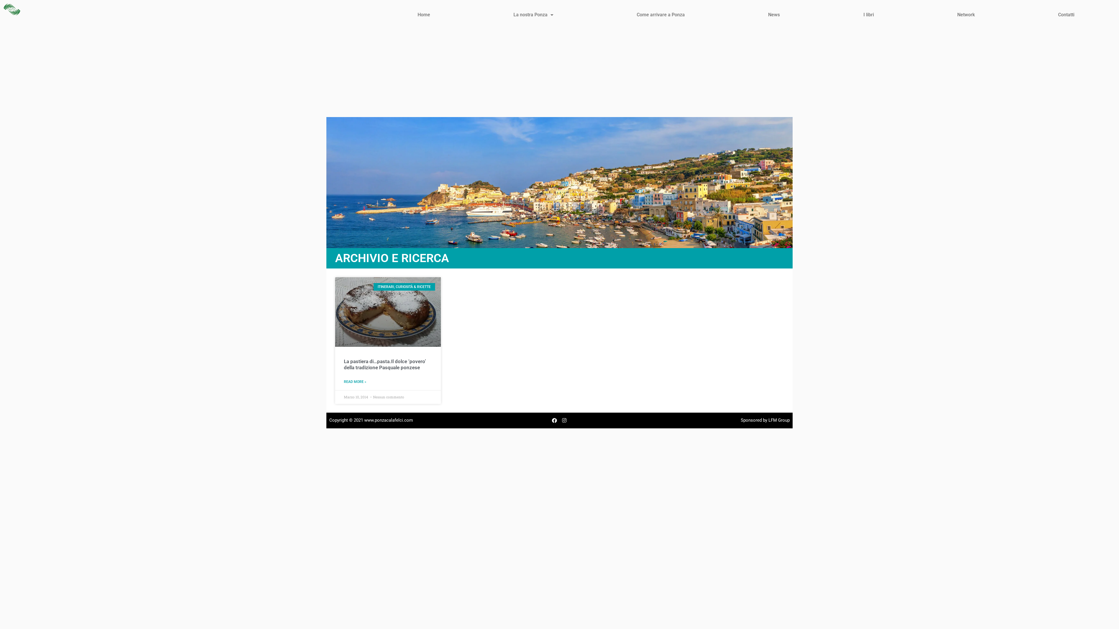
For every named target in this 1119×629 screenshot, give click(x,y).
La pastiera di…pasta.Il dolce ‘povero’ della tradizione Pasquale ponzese (385, 364)
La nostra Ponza (530, 14)
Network (966, 14)
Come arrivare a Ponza (661, 14)
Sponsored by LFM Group (765, 420)
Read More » (355, 382)
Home (424, 14)
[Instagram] (564, 420)
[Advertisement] (559, 73)
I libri (868, 14)
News (774, 14)
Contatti (1066, 14)
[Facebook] (555, 420)
